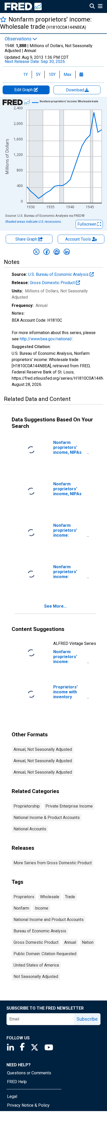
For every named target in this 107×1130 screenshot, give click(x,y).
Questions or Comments (29, 1072)
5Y (38, 74)
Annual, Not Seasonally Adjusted (43, 749)
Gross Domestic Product (53, 282)
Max (67, 74)
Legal (12, 1096)
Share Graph (26, 239)
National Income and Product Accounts (49, 919)
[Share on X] (36, 252)
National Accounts (30, 828)
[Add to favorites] (3, 19)
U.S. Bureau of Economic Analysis (59, 274)
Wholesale (49, 896)
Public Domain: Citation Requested (45, 953)
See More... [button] (55, 606)
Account (78, 239)
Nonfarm (21, 908)
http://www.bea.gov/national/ (46, 338)
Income (41, 908)
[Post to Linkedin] (67, 252)
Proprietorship (27, 806)
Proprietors (24, 896)
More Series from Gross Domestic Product (53, 862)
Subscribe (87, 1019)
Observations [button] (18, 39)
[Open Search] (92, 6)
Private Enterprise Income (69, 806)
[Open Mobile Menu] (100, 6)
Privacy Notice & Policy (28, 1105)
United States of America (36, 965)
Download (75, 90)
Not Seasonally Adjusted (36, 976)
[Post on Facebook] (46, 252)
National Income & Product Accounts (47, 817)
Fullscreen (87, 224)
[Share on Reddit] (57, 252)
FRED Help (17, 1081)
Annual (70, 942)
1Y (25, 74)
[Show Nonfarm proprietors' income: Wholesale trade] (69, 101)
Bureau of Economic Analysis (40, 931)
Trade (70, 896)
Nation (87, 942)
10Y (52, 74)
